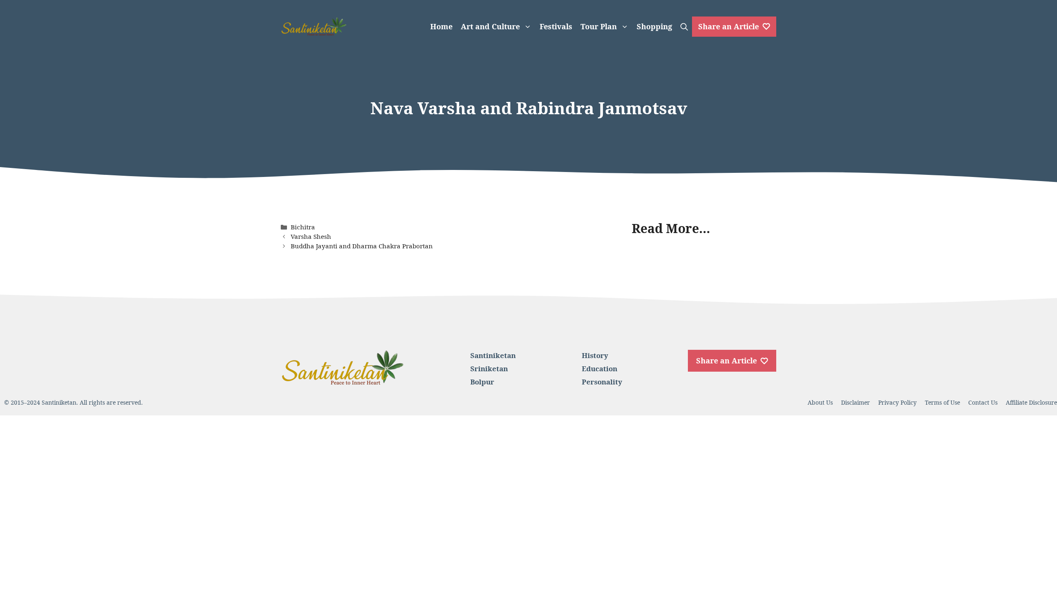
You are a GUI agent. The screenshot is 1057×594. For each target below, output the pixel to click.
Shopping (654, 26)
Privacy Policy (897, 402)
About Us (820, 402)
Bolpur (482, 382)
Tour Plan (599, 26)
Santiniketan (493, 355)
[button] (684, 26)
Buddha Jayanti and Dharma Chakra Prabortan (362, 246)
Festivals (556, 26)
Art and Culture (490, 26)
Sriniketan (489, 368)
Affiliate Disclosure (1031, 402)
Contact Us (983, 402)
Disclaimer (855, 402)
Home (441, 26)
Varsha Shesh (311, 236)
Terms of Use (942, 402)
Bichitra (303, 227)
